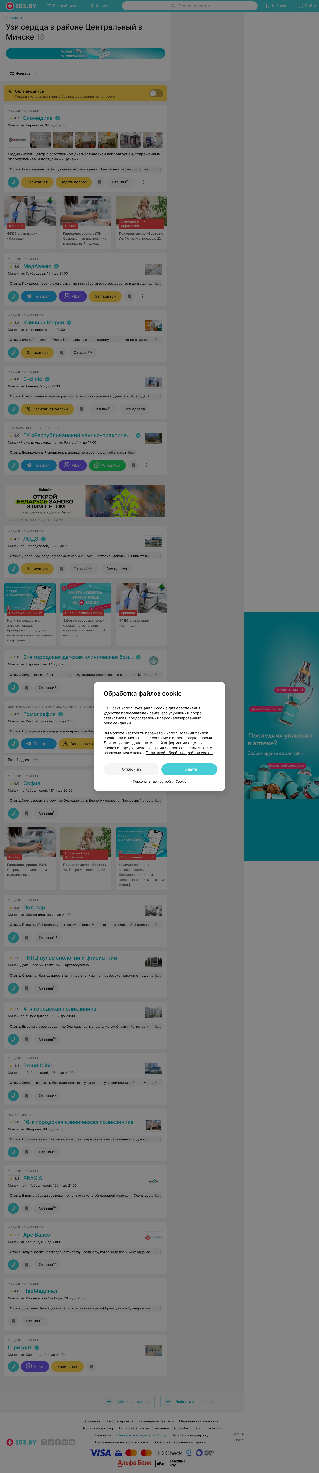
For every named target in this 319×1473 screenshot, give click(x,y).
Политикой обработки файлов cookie (179, 752)
